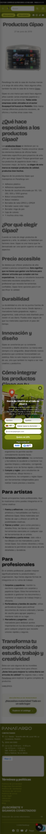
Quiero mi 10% (23, 437)
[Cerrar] (40, 388)
